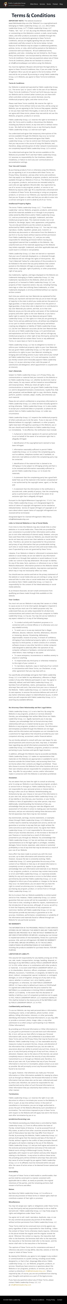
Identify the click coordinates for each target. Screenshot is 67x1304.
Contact (59, 1300)
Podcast (55, 4)
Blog (61, 4)
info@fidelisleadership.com (35, 1271)
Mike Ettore (34, 4)
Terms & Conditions (37, 1300)
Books (49, 4)
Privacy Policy (50, 1300)
